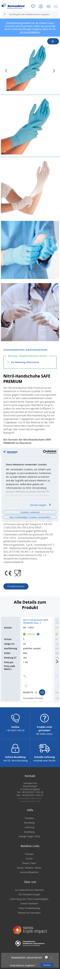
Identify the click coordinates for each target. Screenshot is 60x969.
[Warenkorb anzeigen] (48, 6)
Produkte (29, 818)
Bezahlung (29, 831)
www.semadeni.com (30, 801)
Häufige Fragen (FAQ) (29, 836)
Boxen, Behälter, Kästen (29, 867)
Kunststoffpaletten (29, 872)
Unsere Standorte (29, 903)
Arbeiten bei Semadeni (29, 912)
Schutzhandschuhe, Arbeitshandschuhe (25, 349)
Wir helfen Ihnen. (44, 733)
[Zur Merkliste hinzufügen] (26, 686)
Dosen (29, 858)
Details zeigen (38, 504)
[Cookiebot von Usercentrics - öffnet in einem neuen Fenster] (43, 452)
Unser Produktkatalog (29, 908)
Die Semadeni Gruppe (29, 894)
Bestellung (29, 822)
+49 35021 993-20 (15, 730)
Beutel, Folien (29, 863)
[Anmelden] (41, 6)
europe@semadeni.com (30, 798)
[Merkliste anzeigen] (33, 6)
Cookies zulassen (30, 512)
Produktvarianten (15, 586)
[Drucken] (53, 41)
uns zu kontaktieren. (30, 32)
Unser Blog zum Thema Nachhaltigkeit (29, 899)
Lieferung (29, 827)
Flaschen (29, 854)
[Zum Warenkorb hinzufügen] (42, 692)
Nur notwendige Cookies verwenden (30, 517)
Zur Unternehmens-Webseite (29, 889)
